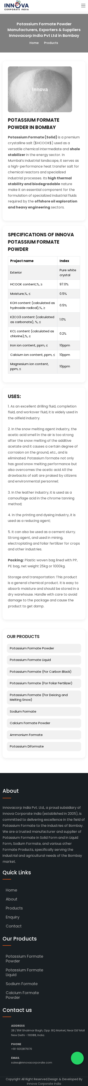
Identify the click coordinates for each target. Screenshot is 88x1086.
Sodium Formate (23, 711)
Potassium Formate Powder (32, 648)
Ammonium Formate (26, 734)
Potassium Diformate (27, 746)
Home (34, 43)
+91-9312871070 (21, 1049)
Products (14, 908)
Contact (14, 926)
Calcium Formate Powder (30, 723)
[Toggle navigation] (83, 6)
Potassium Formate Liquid (30, 660)
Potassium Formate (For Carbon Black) (41, 671)
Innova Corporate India (44, 1084)
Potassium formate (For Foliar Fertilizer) (41, 683)
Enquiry (12, 917)
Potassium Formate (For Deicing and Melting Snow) (39, 697)
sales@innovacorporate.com (31, 1063)
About (11, 899)
